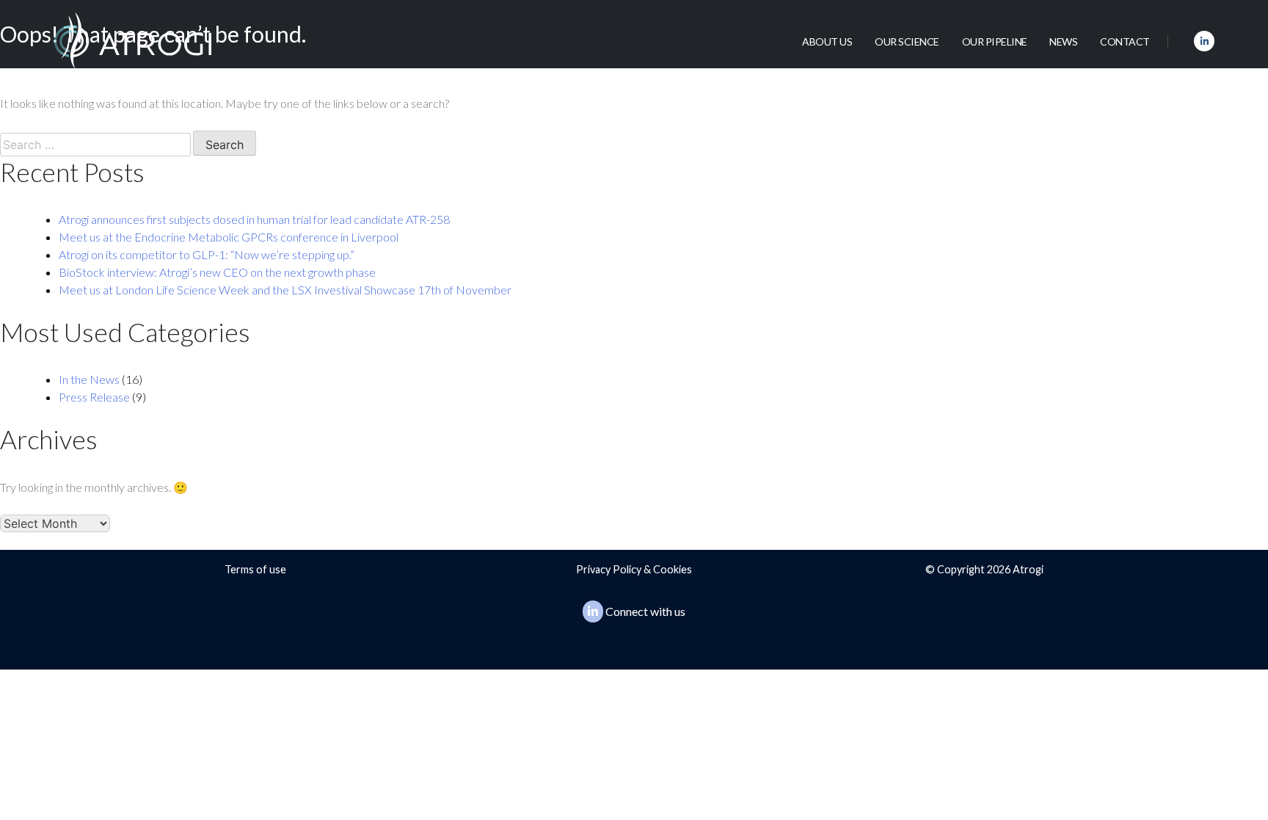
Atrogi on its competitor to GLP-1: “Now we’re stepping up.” (206, 254)
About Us (827, 41)
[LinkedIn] (1204, 41)
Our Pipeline (994, 41)
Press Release (94, 397)
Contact (1125, 41)
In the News (89, 379)
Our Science (907, 41)
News (1063, 41)
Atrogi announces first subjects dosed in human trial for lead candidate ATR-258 (254, 219)
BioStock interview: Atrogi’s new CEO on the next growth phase (217, 272)
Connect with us (645, 611)
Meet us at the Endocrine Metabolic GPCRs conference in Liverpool (228, 237)
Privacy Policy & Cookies (634, 569)
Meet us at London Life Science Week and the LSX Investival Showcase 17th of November (285, 290)
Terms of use (255, 569)
